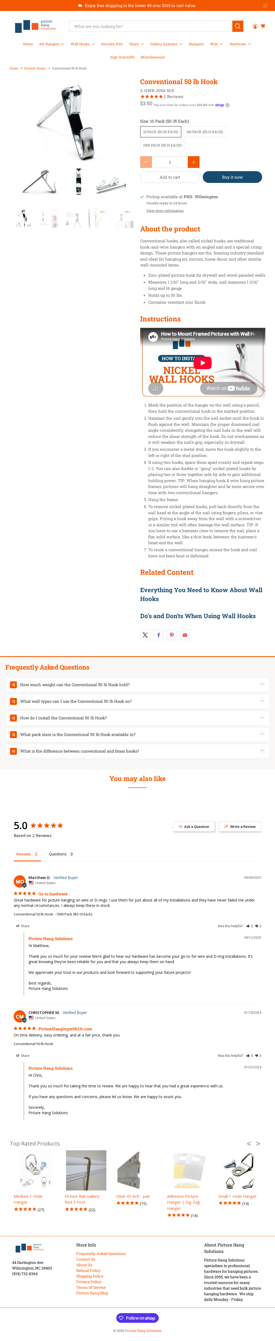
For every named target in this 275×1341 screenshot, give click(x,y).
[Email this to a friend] (185, 635)
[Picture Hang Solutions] (35, 26)
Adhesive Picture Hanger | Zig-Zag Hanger (183, 1202)
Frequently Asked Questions (101, 1253)
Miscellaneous (153, 57)
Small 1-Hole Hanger (237, 1196)
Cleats (134, 44)
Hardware (238, 44)
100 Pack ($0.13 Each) (204, 131)
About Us (84, 1264)
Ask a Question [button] (196, 826)
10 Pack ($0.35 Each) (160, 131)
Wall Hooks (80, 44)
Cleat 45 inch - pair (133, 1196)
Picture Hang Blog (92, 1292)
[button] (250, 926)
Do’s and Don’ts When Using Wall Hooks (198, 616)
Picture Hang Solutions (143, 1330)
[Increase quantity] (194, 162)
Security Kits (112, 44)
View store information (165, 210)
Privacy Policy (88, 1281)
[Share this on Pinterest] (172, 635)
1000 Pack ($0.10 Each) (162, 145)
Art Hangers (49, 44)
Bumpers (196, 44)
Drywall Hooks (35, 68)
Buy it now (232, 177)
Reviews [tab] (23, 854)
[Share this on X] (145, 635)
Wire (214, 44)
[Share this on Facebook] (158, 635)
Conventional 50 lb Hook (33, 914)
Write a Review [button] (243, 826)
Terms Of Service (91, 1287)
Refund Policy (88, 1270)
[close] (265, 5)
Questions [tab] (58, 854)
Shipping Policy (89, 1276)
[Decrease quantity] (146, 162)
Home (28, 44)
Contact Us (85, 1259)
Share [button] (25, 926)
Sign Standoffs (122, 57)
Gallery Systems (163, 44)
